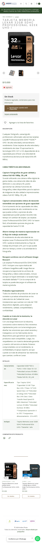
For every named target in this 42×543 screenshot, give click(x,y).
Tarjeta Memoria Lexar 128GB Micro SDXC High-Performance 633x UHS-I (31, 486)
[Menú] (21, 3)
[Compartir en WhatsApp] (4, 438)
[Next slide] (37, 73)
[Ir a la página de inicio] (9, 4)
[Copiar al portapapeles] (9, 438)
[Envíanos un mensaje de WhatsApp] (37, 538)
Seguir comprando (11, 114)
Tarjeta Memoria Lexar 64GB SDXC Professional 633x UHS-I (11, 486)
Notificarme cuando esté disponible (18, 108)
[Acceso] (31, 3)
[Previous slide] (4, 73)
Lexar (17, 17)
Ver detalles (10, 496)
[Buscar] (26, 3)
